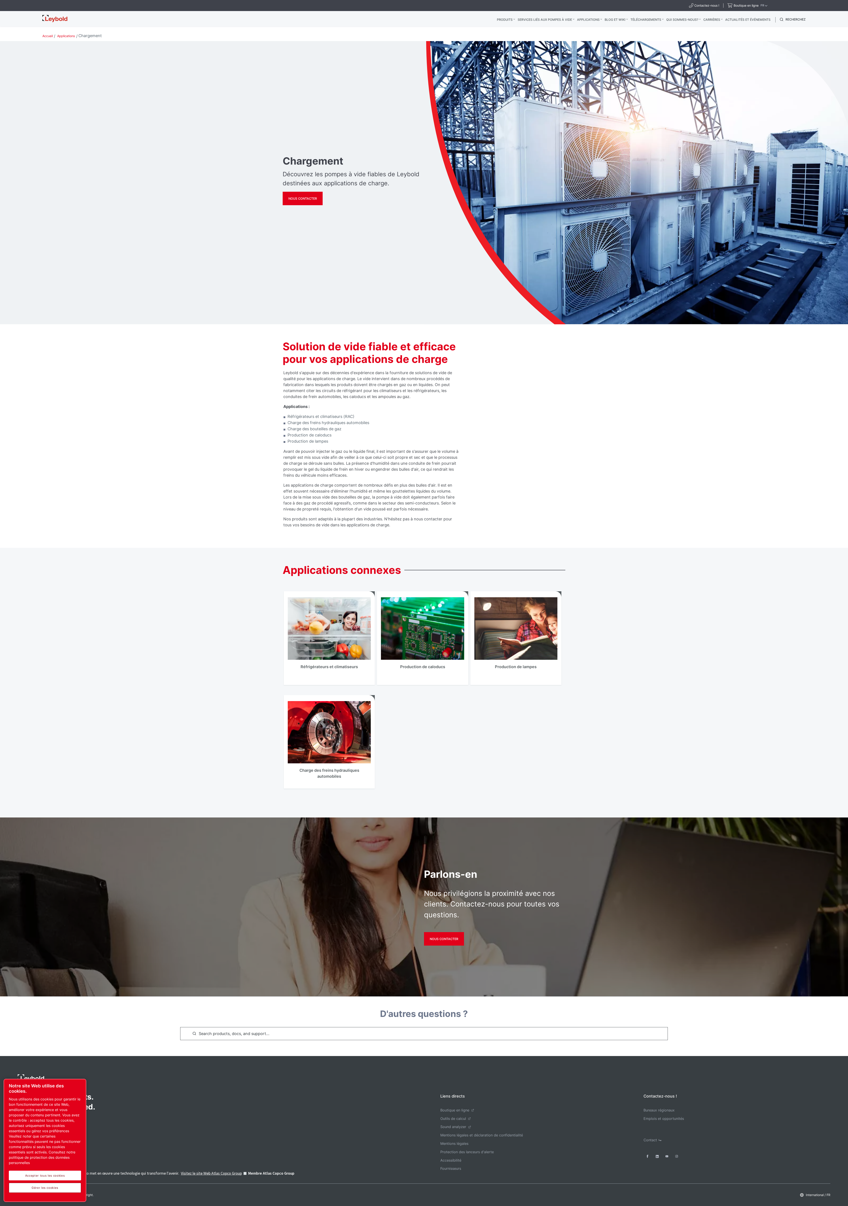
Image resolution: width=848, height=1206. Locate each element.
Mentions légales (454, 1143)
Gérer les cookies (45, 1187)
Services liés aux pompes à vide (545, 19)
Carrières (711, 19)
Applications (588, 19)
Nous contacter (302, 198)
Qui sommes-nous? (682, 19)
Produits (505, 19)
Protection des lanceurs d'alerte (467, 1152)
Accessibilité (450, 1160)
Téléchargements (645, 19)
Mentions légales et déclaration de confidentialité (481, 1135)
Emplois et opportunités (664, 1118)
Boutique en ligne (454, 1110)
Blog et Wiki (615, 19)
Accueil (47, 36)
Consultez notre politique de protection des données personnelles (42, 1157)
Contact (650, 1140)
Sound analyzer (453, 1126)
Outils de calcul (453, 1118)
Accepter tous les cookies (45, 1175)
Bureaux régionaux (659, 1110)
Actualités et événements (747, 19)
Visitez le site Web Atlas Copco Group (211, 1173)
